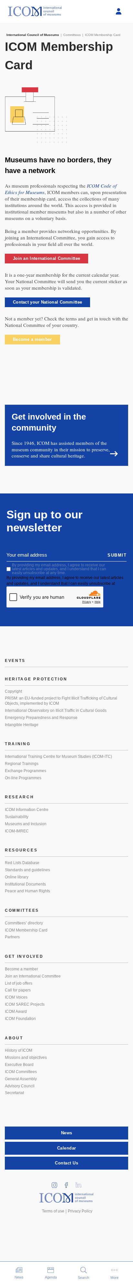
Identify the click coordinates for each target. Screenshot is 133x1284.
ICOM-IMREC (17, 831)
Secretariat (14, 1093)
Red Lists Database (22, 863)
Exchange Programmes (25, 771)
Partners (12, 937)
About (14, 1038)
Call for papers (18, 990)
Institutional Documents (25, 884)
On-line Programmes (23, 778)
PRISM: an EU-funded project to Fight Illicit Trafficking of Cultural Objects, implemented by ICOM (61, 701)
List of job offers (18, 983)
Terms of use (53, 1211)
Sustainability (16, 817)
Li (80, 1183)
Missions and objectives (26, 1057)
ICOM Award (16, 1011)
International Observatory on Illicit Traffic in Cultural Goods (56, 710)
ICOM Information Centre (26, 809)
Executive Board (19, 1064)
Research (19, 797)
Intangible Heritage (21, 725)
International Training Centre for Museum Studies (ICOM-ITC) (58, 756)
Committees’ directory (24, 923)
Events (15, 660)
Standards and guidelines (27, 870)
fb (68, 1183)
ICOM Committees (21, 1072)
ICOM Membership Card (26, 930)
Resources (21, 850)
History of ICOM (18, 1050)
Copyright (13, 691)
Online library (16, 877)
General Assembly (21, 1079)
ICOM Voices (16, 997)
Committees (22, 910)
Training (18, 744)
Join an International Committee (46, 258)
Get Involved (24, 956)
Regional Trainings (21, 763)
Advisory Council (20, 1086)
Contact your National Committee (47, 302)
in (56, 1183)
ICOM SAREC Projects (25, 1004)
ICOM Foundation (20, 1018)
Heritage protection (36, 679)
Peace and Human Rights (27, 891)
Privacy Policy (80, 1211)
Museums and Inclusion (25, 824)
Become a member (32, 339)
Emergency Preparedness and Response (41, 717)
